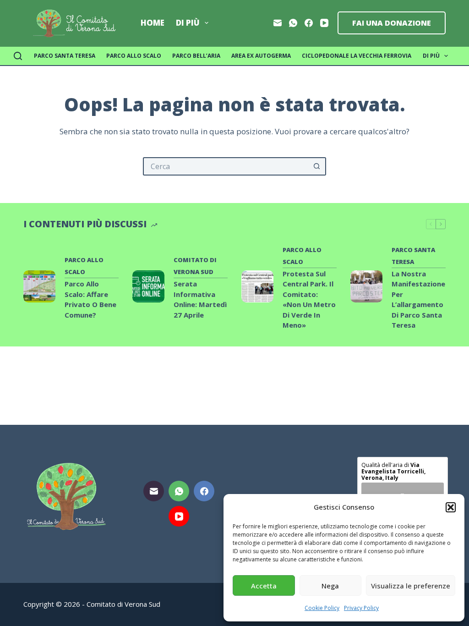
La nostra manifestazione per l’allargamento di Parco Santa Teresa (418, 299)
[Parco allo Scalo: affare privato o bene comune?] (39, 286)
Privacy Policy (361, 608)
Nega (330, 585)
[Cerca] (18, 56)
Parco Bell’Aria (196, 56)
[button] (450, 507)
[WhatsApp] (293, 23)
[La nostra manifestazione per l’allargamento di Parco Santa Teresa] (366, 286)
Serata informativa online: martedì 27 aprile (200, 299)
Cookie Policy (322, 608)
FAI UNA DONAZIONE (391, 23)
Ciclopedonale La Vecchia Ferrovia (356, 56)
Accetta (264, 585)
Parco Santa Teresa (64, 56)
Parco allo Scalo (133, 56)
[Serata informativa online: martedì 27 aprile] (148, 286)
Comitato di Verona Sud (195, 266)
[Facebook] (309, 23)
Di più (188, 22)
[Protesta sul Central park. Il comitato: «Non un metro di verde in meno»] (257, 286)
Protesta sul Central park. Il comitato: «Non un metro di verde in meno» (309, 299)
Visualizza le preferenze (410, 585)
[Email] (277, 23)
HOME (152, 22)
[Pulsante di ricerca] (317, 166)
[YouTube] (324, 23)
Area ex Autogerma (261, 56)
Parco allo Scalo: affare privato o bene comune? (90, 299)
